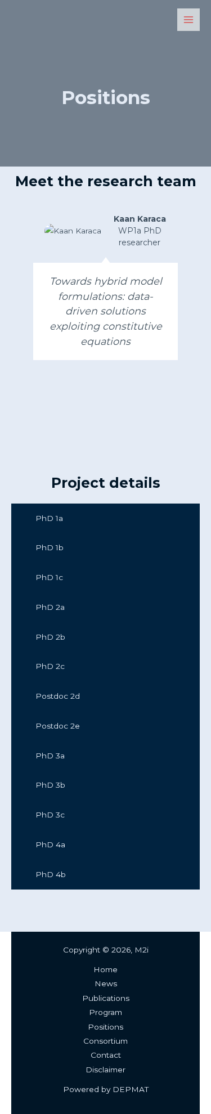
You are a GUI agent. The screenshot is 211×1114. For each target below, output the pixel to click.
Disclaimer (105, 1069)
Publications (105, 998)
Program (105, 1012)
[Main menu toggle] (188, 20)
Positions (105, 1026)
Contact (106, 1054)
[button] (15, 302)
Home (105, 969)
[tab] (105, 518)
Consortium (105, 1040)
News (106, 983)
